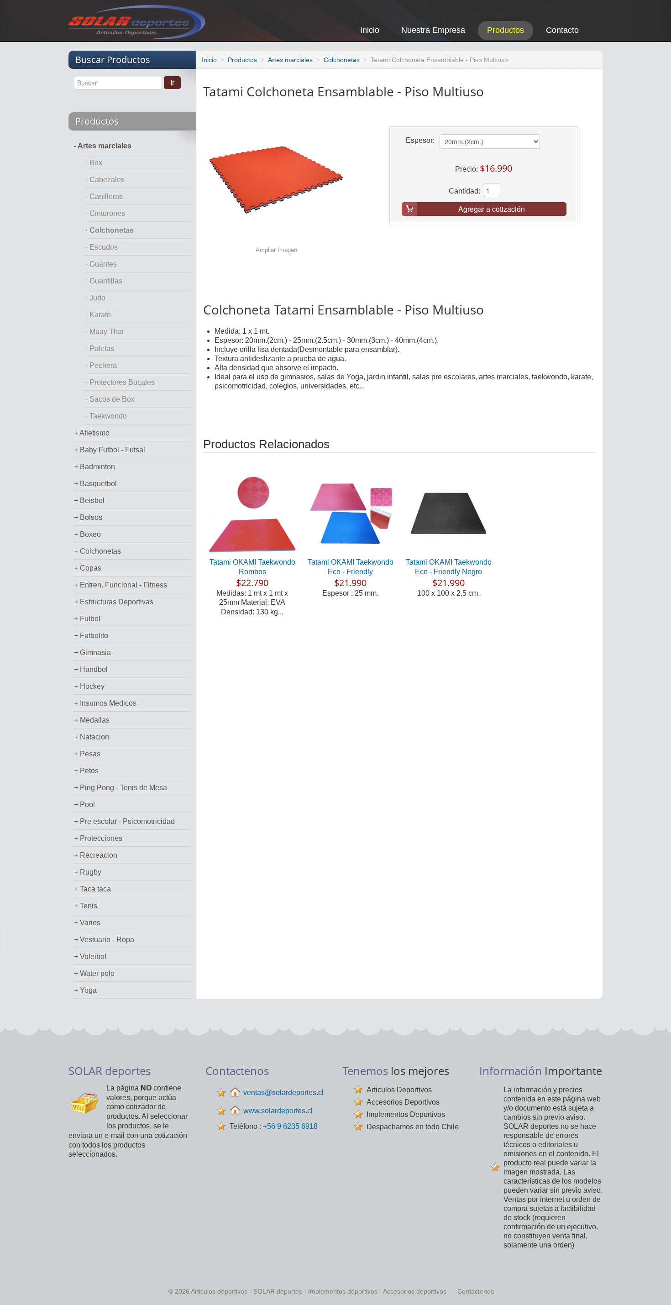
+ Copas (87, 568)
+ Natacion (91, 737)
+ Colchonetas (97, 551)
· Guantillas (103, 281)
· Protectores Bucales (120, 382)
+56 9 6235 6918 (290, 1126)
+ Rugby (87, 872)
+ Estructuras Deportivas (113, 602)
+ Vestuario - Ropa (104, 939)
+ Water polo (94, 973)
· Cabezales (105, 179)
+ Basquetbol (95, 483)
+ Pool (84, 804)
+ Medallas (92, 720)
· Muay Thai (104, 331)
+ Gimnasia (92, 652)
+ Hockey (89, 686)
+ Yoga (85, 990)
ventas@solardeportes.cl (283, 1092)
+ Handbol (91, 669)
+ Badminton (94, 467)
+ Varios (87, 923)
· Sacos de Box (110, 399)
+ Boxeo (87, 534)
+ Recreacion (95, 855)
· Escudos (101, 247)
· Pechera (101, 365)
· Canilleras (104, 196)
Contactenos (475, 1291)
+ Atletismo (92, 433)
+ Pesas (87, 754)
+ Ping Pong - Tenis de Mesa (120, 787)
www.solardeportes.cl (278, 1111)
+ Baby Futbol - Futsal (109, 450)
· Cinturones (105, 213)
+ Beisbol (89, 500)
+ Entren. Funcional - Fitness (120, 585)
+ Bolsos (88, 517)
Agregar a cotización (491, 209)
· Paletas (99, 348)
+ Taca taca (92, 889)
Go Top (654, 1285)
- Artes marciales (102, 146)
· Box (93, 163)
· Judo (95, 298)
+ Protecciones (98, 838)
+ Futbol (87, 619)
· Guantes (101, 264)
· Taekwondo (106, 416)
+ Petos (86, 771)
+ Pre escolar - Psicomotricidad (124, 821)
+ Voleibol (90, 956)
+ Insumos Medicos (105, 703)
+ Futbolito (91, 635)
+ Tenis (85, 906)
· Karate (98, 315)
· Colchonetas (109, 230)
